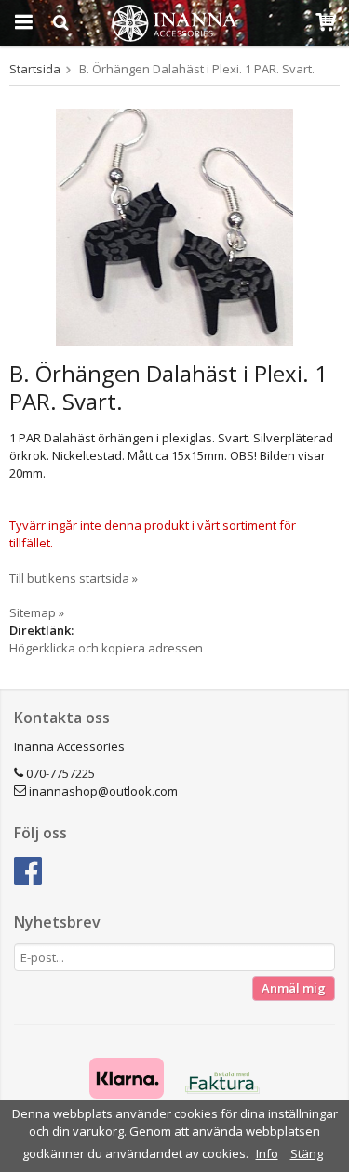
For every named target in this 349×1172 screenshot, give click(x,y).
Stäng (306, 1153)
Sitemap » (36, 612)
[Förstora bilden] (174, 225)
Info (267, 1153)
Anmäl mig (294, 988)
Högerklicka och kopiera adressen (106, 647)
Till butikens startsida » (73, 578)
